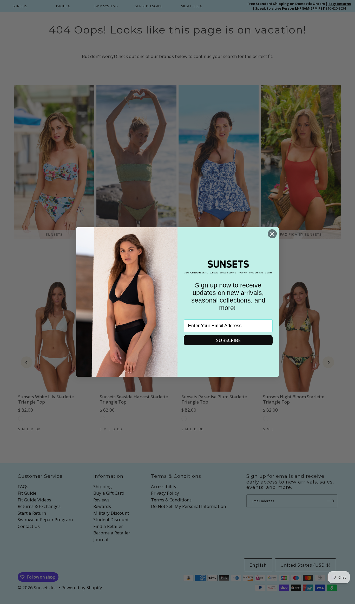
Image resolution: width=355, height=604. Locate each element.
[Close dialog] (272, 233)
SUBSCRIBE (228, 340)
